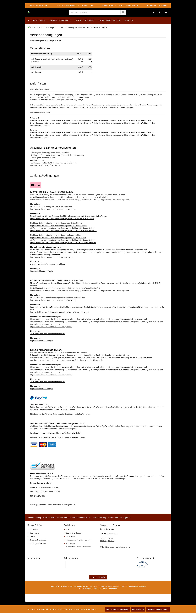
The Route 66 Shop (99, 517)
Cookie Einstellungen (74, 533)
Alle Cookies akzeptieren (158, 609)
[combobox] (95, 12)
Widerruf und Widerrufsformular (78, 547)
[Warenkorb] (165, 12)
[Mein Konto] (159, 12)
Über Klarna (34, 533)
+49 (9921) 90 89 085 (109, 533)
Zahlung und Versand (38, 543)
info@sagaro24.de (107, 540)
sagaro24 (126, 517)
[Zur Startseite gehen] (36, 12)
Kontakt (33, 536)
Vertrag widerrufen (98, 577)
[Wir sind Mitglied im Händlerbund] (142, 564)
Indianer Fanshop (64, 517)
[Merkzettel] (153, 12)
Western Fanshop (115, 517)
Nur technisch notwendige (117, 609)
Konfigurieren (138, 609)
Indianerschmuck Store (81, 517)
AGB (67, 529)
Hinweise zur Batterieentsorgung (78, 540)
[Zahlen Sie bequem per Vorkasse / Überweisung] (65, 564)
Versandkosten (91, 586)
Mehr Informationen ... (89, 609)
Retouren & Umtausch (38, 540)
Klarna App (34, 529)
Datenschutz (71, 536)
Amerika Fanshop (34, 517)
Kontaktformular (122, 547)
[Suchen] (123, 12)
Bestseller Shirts (49, 517)
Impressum (70, 543)
